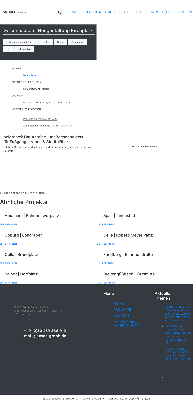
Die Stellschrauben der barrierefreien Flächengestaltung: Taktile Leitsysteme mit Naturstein (178, 314)
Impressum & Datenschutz (126, 323)
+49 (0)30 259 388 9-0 (45, 331)
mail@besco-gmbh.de (45, 336)
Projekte (133, 12)
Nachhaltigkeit (101, 12)
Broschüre (160, 12)
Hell (9, 49)
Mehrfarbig (25, 49)
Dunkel (45, 42)
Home (73, 12)
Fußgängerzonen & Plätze (20, 42)
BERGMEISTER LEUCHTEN (59, 125)
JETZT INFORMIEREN (144, 146)
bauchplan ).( (30, 75)
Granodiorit (77, 42)
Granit (60, 42)
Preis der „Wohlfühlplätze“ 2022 (40, 118)
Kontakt (121, 315)
